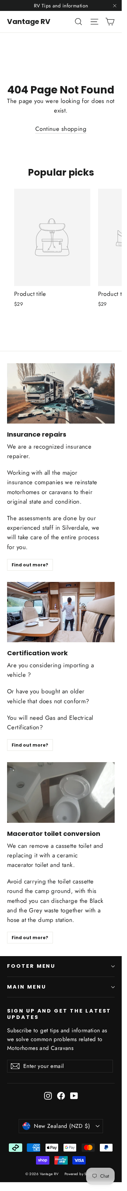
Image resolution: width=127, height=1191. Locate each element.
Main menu (26, 986)
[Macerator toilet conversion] (61, 792)
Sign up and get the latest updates (59, 1013)
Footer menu (31, 966)
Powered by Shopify (81, 1174)
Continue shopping (60, 128)
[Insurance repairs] (61, 393)
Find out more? (30, 565)
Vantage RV (28, 21)
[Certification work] (61, 612)
